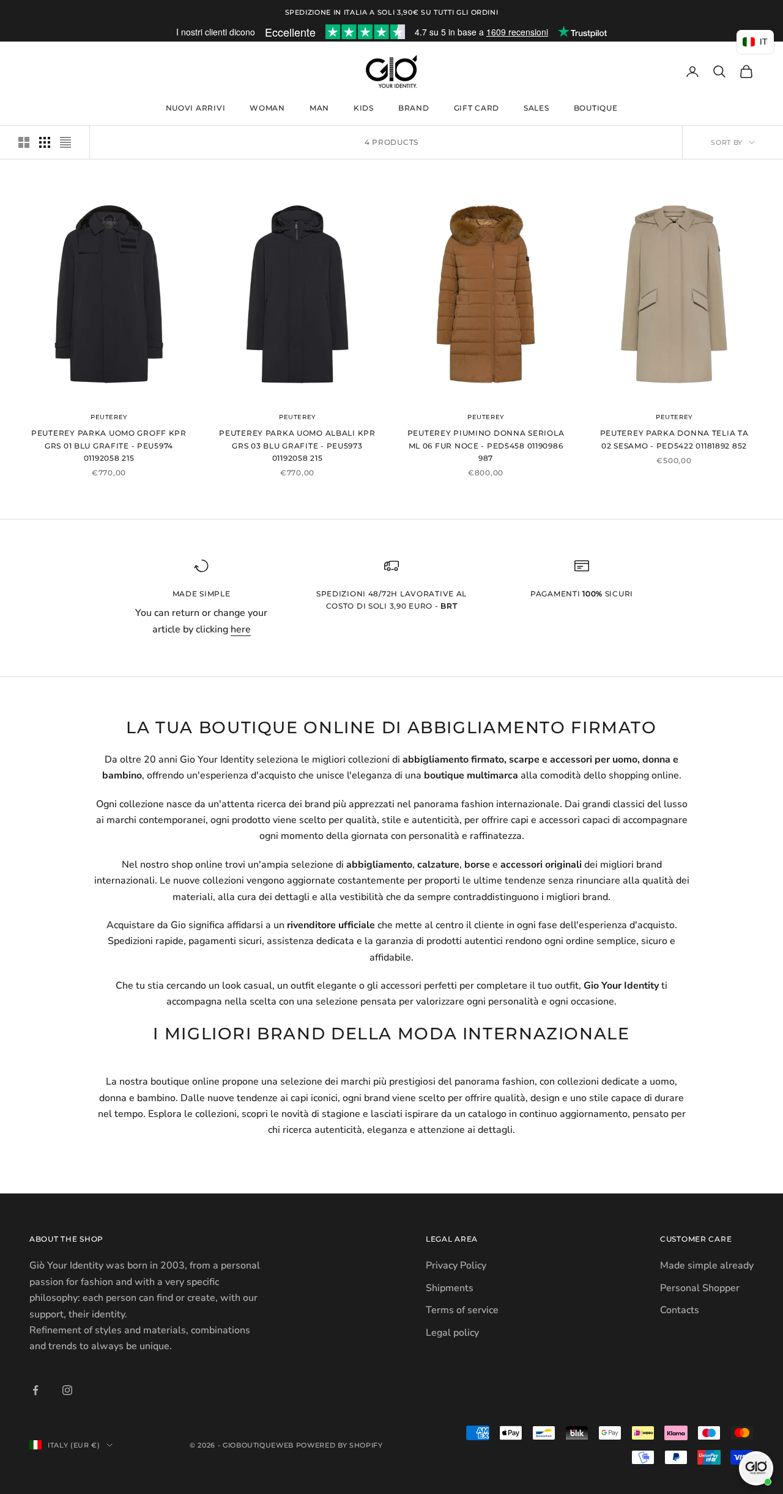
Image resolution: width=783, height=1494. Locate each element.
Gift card (476, 107)
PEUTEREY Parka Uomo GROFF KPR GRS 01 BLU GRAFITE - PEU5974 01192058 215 (109, 445)
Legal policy (452, 1332)
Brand (413, 107)
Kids (364, 107)
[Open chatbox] (756, 1468)
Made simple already (707, 1265)
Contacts (679, 1310)
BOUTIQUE (596, 107)
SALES (536, 107)
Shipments (449, 1288)
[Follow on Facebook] (35, 1390)
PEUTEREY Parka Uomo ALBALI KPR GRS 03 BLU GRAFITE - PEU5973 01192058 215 (297, 445)
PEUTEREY (109, 417)
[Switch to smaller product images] (44, 142)
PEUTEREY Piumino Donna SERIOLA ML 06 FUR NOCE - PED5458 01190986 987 (486, 445)
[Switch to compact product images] (65, 142)
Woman (267, 107)
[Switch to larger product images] (23, 142)
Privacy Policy (456, 1265)
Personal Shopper (700, 1288)
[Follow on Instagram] (67, 1390)
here (241, 629)
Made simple (202, 593)
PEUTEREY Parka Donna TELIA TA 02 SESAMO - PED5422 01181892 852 (674, 439)
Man (319, 107)
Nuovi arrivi (196, 107)
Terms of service (462, 1310)
